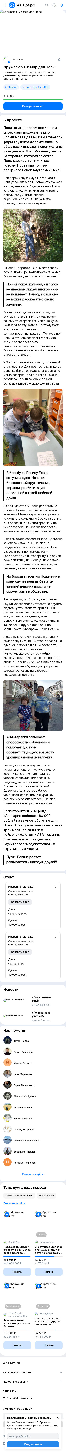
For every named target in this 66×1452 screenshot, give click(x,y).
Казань (12, 87)
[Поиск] (47, 5)
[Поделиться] (60, 60)
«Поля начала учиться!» (41, 1014)
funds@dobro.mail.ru (19, 1398)
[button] (33, 1363)
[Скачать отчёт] (56, 890)
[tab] (19, 1196)
